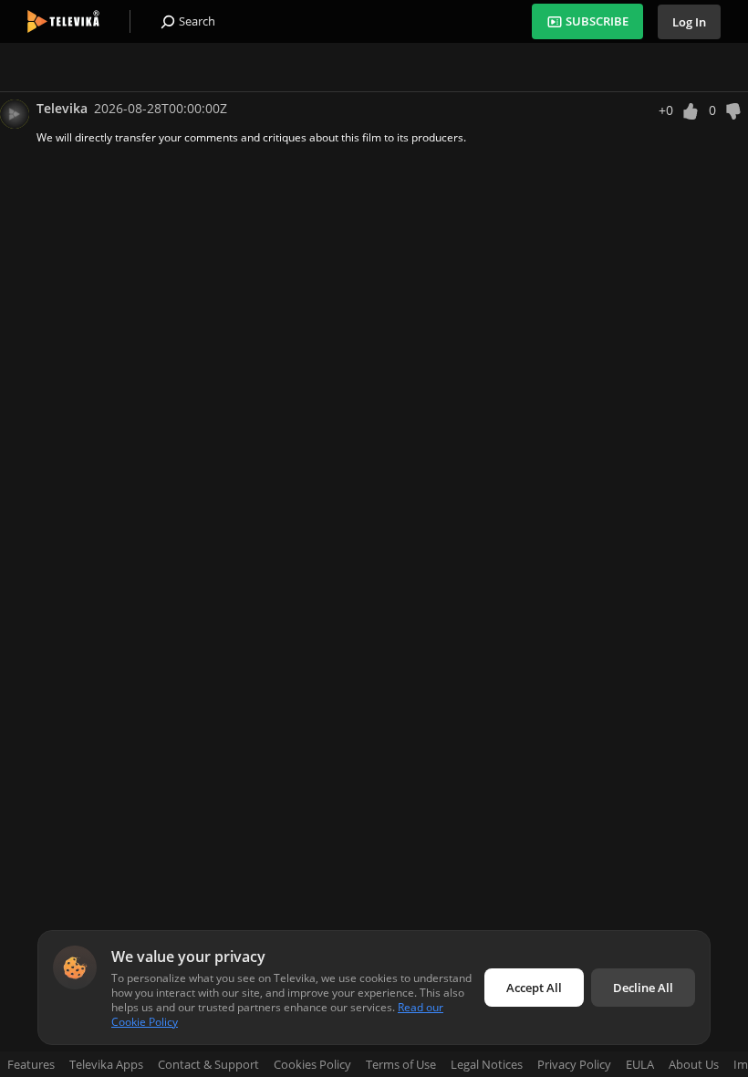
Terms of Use (401, 1064)
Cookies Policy (312, 1064)
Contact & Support (208, 1064)
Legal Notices (487, 1064)
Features (31, 1064)
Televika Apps (106, 1064)
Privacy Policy (574, 1064)
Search (195, 21)
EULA (640, 1064)
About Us (694, 1064)
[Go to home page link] (63, 21)
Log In (689, 22)
